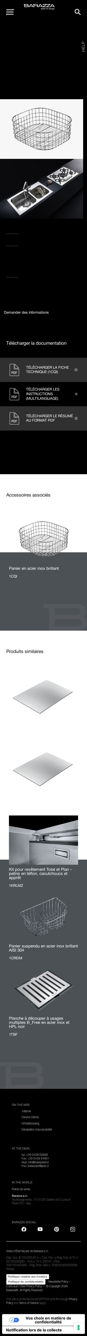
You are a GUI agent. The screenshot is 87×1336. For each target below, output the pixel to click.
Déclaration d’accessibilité (37, 1129)
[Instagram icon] (59, 258)
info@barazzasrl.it (38, 1162)
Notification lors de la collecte (34, 1330)
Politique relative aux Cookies (27, 1276)
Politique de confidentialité (26, 1281)
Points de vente (21, 1189)
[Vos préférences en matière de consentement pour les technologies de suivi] (78, 1327)
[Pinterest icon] (56, 1229)
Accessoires (53, 32)
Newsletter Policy (58, 1281)
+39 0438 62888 (37, 1155)
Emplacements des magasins (35, 242)
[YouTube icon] (40, 1229)
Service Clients (30, 1117)
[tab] (26, 313)
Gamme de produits (33, 32)
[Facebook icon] (29, 258)
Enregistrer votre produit (33, 230)
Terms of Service (29, 1303)
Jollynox (26, 1111)
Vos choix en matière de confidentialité (48, 1320)
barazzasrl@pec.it (38, 1166)
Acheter (14, 273)
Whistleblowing (30, 1123)
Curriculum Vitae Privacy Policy (24, 1286)
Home (16, 32)
